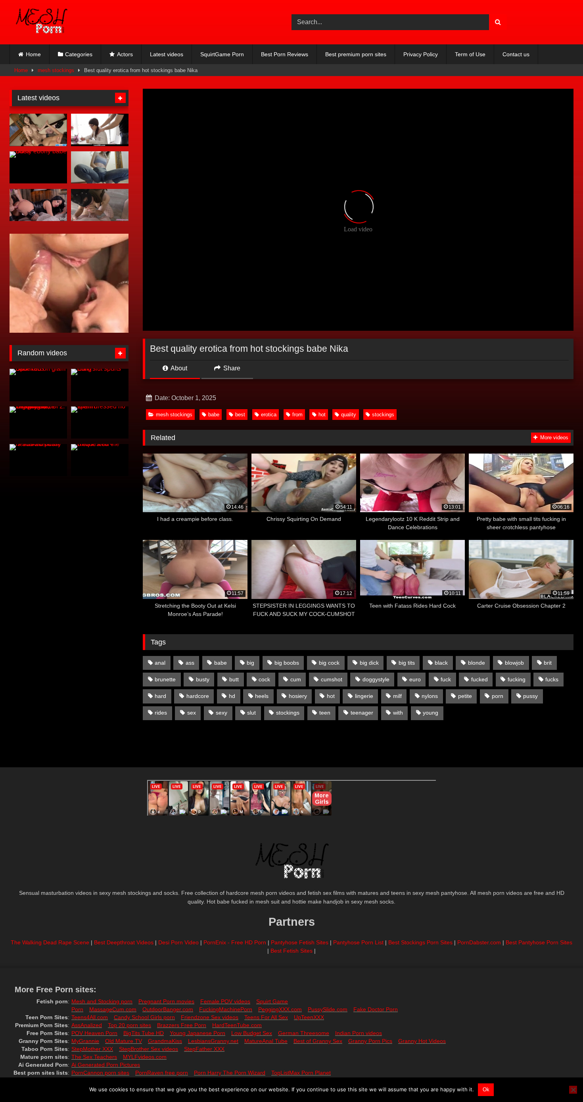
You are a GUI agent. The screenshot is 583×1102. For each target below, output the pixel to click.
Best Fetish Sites (291, 951)
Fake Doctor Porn (375, 1009)
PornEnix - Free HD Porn (234, 942)
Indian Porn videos (358, 1033)
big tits (407, 663)
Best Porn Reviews (284, 54)
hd (232, 696)
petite (465, 696)
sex (191, 712)
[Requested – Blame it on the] (99, 460)
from (297, 415)
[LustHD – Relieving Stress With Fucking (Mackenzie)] (99, 130)
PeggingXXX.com (280, 1009)
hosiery (298, 696)
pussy (530, 696)
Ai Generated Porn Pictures (105, 1065)
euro (415, 679)
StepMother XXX (92, 1049)
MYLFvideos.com (145, 1057)
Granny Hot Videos (422, 1041)
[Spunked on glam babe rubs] (38, 385)
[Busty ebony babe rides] (38, 167)
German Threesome (303, 1033)
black (441, 663)
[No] (573, 1090)
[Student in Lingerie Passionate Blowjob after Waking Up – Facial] (99, 205)
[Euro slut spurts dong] (99, 385)
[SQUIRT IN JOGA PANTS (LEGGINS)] (99, 167)
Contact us (515, 54)
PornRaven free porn (161, 1073)
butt (234, 679)
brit (548, 663)
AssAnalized (86, 1025)
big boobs (286, 663)
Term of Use (470, 54)
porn (497, 696)
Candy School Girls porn (144, 1017)
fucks (551, 679)
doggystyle (375, 679)
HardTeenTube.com (237, 1025)
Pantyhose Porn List (358, 942)
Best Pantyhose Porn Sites (539, 942)
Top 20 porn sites (129, 1025)
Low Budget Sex (251, 1033)
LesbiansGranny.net (213, 1041)
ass (190, 663)
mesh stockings (56, 70)
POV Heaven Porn (94, 1033)
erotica (268, 415)
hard (160, 696)
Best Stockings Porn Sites (420, 942)
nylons (430, 696)
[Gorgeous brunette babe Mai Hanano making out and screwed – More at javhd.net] (38, 130)
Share (231, 368)
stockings (383, 415)
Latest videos (166, 54)
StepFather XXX (204, 1049)
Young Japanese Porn (197, 1033)
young (430, 712)
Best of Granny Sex (317, 1041)
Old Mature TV (123, 1041)
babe (213, 415)
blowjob (514, 663)
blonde (476, 663)
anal (160, 663)
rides (161, 712)
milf (397, 696)
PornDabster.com (479, 942)
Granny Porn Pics (370, 1041)
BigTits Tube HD (143, 1033)
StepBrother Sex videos (148, 1049)
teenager (362, 712)
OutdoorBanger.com (167, 1009)
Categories (78, 54)
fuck (446, 679)
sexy (221, 712)
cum (295, 679)
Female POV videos (225, 1001)
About (178, 368)
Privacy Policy (420, 54)
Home (33, 54)
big (250, 663)
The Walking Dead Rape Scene (50, 942)
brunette (165, 679)
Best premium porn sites (355, 54)
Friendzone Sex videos (209, 1017)
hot (322, 415)
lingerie (364, 696)
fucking (516, 679)
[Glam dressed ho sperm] (99, 422)
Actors (125, 54)
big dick (369, 663)
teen (324, 712)
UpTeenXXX (309, 1017)
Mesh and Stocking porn (101, 1001)
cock (264, 679)
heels (261, 696)
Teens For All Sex (266, 1017)
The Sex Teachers (94, 1057)
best (240, 415)
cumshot (331, 679)
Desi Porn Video (178, 942)
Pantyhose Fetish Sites (299, 942)
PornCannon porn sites (100, 1073)
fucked (479, 679)
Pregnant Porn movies (166, 1001)
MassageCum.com (112, 1009)
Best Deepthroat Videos (123, 942)
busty (202, 679)
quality (348, 415)
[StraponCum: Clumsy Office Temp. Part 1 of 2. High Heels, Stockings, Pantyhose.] (38, 422)
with (398, 712)
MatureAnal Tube (266, 1041)
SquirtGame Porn (222, 54)
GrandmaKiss (165, 1041)
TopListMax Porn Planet (301, 1073)
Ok (486, 1089)
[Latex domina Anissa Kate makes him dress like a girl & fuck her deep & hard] (38, 205)
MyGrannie (85, 1041)
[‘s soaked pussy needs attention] (38, 460)
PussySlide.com (327, 1009)
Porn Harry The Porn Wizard (229, 1073)
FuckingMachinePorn (225, 1009)
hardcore (197, 696)
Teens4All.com (89, 1017)
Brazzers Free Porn (181, 1025)
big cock (329, 663)
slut (251, 712)
